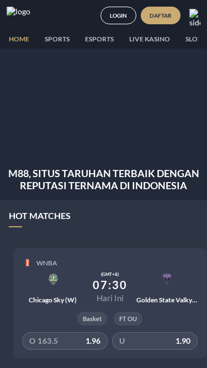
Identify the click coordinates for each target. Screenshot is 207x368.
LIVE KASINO (149, 39)
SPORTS (57, 39)
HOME (19, 39)
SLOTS (195, 39)
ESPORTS (99, 39)
